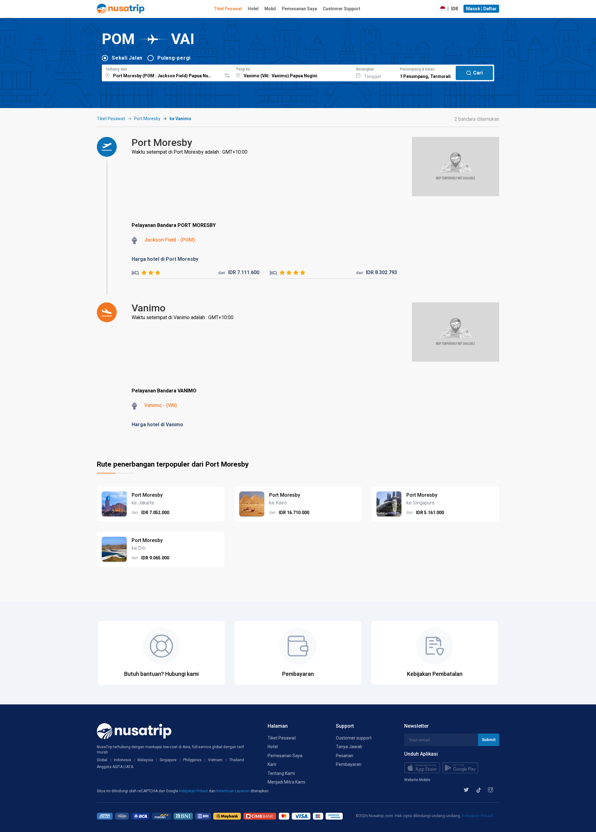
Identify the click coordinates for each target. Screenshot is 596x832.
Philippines (192, 760)
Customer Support (341, 8)
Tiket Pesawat (228, 8)
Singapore (168, 760)
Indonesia (122, 760)
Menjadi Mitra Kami (286, 782)
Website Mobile (417, 780)
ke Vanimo (180, 118)
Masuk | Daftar (481, 8)
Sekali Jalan (127, 58)
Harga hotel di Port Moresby (165, 259)
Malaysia (145, 760)
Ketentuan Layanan (233, 791)
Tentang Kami (281, 773)
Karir (272, 764)
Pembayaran (348, 764)
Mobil (270, 8)
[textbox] (162, 72)
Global (102, 760)
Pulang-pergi (174, 58)
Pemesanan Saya (299, 8)
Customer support (354, 737)
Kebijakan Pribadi (194, 791)
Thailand (236, 760)
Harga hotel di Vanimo (157, 424)
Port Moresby (147, 118)
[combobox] (162, 72)
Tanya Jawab (349, 746)
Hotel (253, 8)
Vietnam (215, 760)
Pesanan (344, 755)
